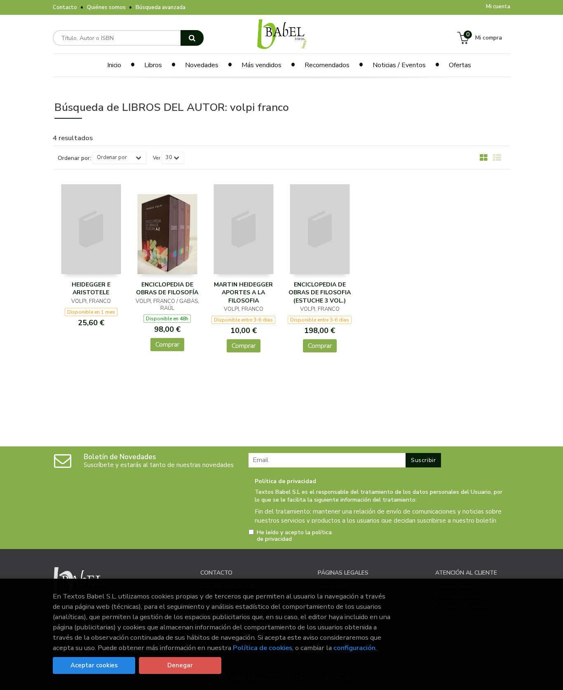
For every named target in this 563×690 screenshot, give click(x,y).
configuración (354, 647)
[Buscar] (192, 38)
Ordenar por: (74, 158)
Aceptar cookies (94, 665)
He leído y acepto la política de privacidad (294, 535)
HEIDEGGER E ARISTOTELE (91, 289)
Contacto (65, 7)
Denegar (180, 665)
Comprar (167, 344)
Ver (156, 158)
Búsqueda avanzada (160, 7)
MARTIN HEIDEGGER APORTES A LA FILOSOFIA (243, 293)
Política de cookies (262, 647)
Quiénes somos (106, 7)
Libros (153, 65)
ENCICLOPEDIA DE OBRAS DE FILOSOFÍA (167, 289)
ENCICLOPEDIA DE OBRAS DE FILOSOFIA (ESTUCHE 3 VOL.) (320, 293)
